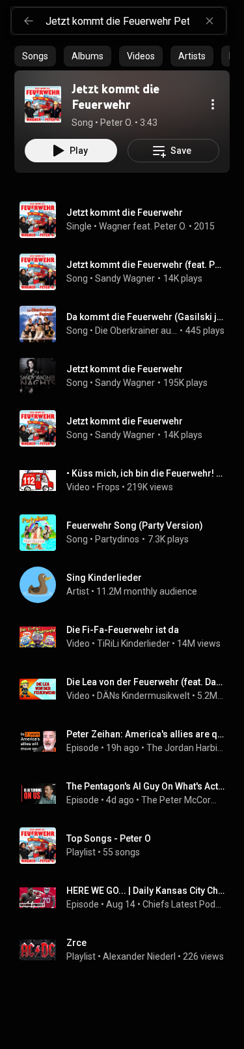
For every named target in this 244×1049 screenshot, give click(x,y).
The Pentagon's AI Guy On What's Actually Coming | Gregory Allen (145, 786)
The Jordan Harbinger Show (185, 748)
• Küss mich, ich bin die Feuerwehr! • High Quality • (145, 473)
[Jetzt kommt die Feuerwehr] (43, 104)
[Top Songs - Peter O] (127, 846)
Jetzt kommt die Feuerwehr (124, 369)
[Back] (28, 20)
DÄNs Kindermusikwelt (143, 695)
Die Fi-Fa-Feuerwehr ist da (122, 630)
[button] (43, 104)
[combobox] (136, 21)
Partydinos (117, 539)
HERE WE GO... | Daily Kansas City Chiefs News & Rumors (145, 890)
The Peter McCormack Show (183, 800)
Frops (108, 487)
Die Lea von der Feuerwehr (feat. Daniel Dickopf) (145, 682)
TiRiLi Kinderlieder (133, 643)
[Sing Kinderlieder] (127, 585)
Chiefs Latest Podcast (183, 904)
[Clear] (209, 20)
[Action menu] (212, 104)
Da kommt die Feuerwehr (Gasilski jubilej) (145, 317)
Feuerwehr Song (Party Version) (134, 525)
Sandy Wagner (125, 278)
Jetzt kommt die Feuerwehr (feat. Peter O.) (145, 264)
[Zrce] (127, 950)
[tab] (35, 56)
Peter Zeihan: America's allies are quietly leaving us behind (145, 734)
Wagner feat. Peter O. (143, 226)
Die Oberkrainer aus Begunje (136, 330)
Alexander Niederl (139, 956)
